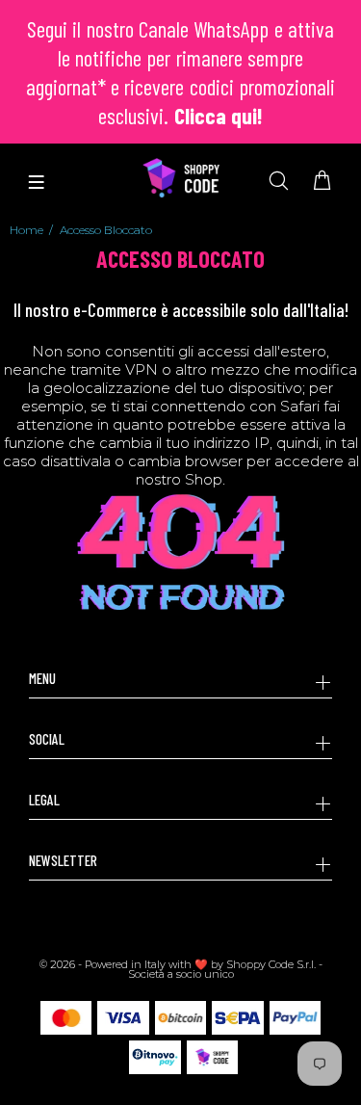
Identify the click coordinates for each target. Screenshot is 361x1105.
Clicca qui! (218, 115)
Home (26, 230)
